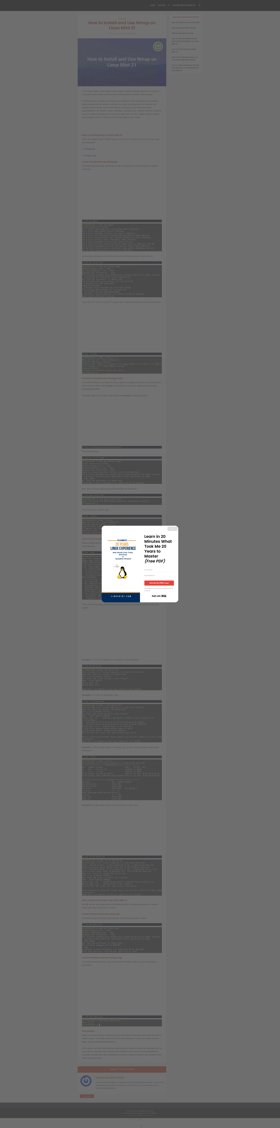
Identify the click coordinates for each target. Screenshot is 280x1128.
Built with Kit (159, 596)
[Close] (172, 529)
